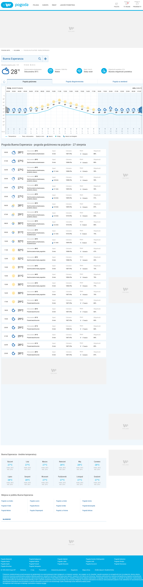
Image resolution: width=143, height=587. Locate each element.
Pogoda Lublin (62, 561)
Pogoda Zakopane (35, 566)
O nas (32, 570)
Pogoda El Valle (6, 506)
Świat (54, 5)
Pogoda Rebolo (6, 510)
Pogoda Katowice (119, 559)
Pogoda (21, 5)
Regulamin (74, 570)
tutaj (44, 583)
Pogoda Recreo (34, 506)
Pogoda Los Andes (7, 501)
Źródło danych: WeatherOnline (104, 570)
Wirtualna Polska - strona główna (7, 5)
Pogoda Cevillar (61, 506)
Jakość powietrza (67, 5)
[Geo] (45, 58)
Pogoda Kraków (34, 561)
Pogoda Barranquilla (88, 506)
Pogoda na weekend (120, 81)
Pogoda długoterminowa (74, 81)
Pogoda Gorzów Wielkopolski (95, 559)
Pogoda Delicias (87, 510)
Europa (45, 5)
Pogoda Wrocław (6, 566)
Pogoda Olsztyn (119, 561)
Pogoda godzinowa (29, 81)
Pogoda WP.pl (6, 50)
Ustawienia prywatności (58, 570)
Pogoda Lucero (34, 501)
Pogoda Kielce (5, 561)
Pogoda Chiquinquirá (36, 510)
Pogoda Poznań (34, 564)
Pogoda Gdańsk (63, 559)
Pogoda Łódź (90, 561)
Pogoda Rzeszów (63, 564)
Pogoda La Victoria (62, 510)
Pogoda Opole (5, 564)
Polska (36, 5)
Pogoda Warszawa (120, 564)
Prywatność (42, 570)
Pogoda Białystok (6, 559)
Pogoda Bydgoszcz (35, 559)
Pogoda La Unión (61, 501)
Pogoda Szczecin (91, 564)
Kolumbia (17, 50)
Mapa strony (86, 570)
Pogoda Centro (87, 501)
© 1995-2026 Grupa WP (8, 570)
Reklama (23, 570)
